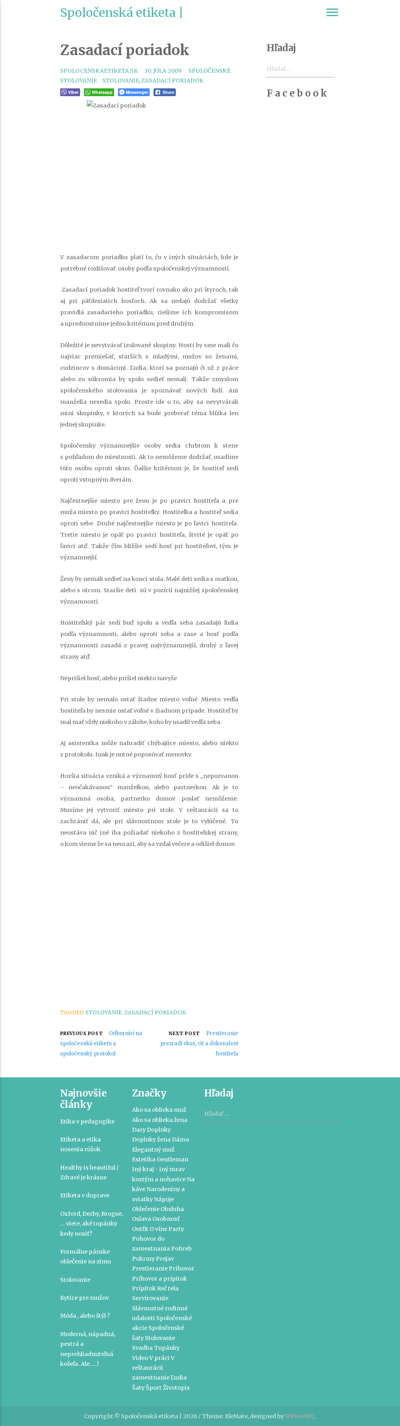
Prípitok (144, 1288)
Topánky (167, 1347)
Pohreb (181, 1248)
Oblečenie (145, 1209)
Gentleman (172, 1159)
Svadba (142, 1347)
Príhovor (181, 1268)
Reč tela (168, 1288)
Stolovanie (120, 80)
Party (176, 1229)
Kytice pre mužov (84, 1297)
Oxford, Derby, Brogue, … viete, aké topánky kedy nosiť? (91, 1223)
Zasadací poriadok (172, 80)
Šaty (138, 1387)
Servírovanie (150, 1298)
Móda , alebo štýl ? (85, 1315)
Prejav (165, 1258)
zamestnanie (151, 1377)
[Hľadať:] (272, 1114)
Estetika (143, 1159)
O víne (158, 1229)
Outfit (140, 1229)
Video (140, 1358)
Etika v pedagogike (87, 1121)
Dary (139, 1129)
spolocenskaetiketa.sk (99, 70)
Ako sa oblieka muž (159, 1109)
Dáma (180, 1139)
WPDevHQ (299, 1416)
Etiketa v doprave (84, 1195)
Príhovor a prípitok (159, 1278)
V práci (159, 1358)
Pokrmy (143, 1258)
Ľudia (179, 1377)
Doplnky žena (151, 1139)
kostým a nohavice (159, 1179)
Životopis (176, 1387)
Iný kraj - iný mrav (158, 1169)
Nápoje (164, 1199)
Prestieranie (150, 1268)
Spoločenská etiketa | (122, 12)
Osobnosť (166, 1218)
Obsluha (172, 1209)
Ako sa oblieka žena (160, 1119)
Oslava (141, 1218)
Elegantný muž (153, 1149)
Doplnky (159, 1129)
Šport (154, 1387)
